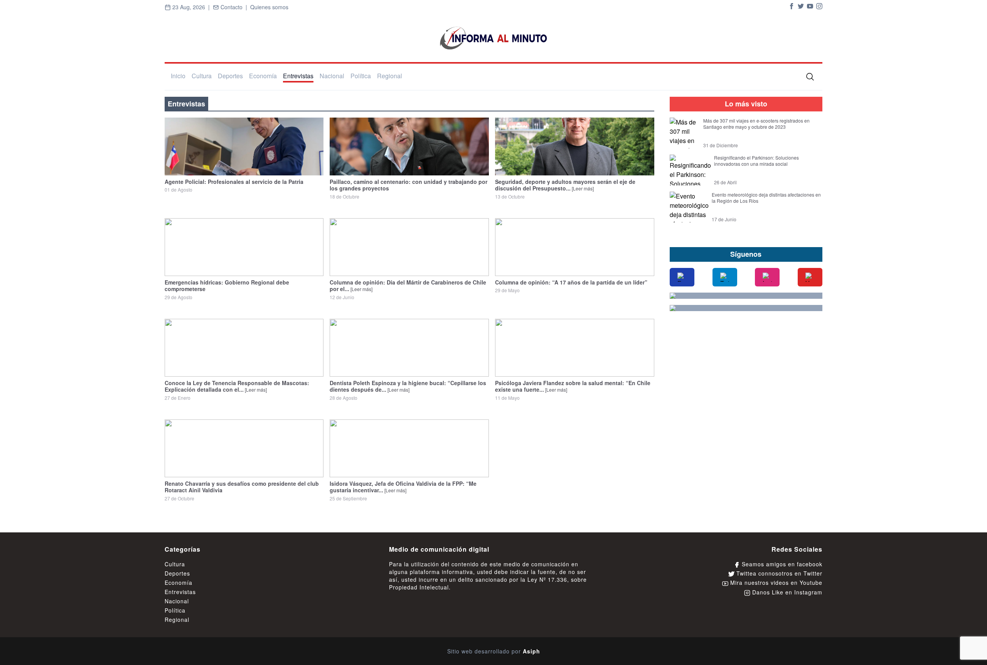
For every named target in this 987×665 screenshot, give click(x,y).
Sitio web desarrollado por (493, 651)
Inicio (178, 75)
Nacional (332, 75)
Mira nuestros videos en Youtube (775, 582)
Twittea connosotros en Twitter (778, 573)
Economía (263, 75)
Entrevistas (298, 75)
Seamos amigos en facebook (781, 564)
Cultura (202, 75)
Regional (389, 75)
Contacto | (234, 7)
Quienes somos (269, 7)
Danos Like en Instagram (786, 592)
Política (360, 75)
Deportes (230, 75)
